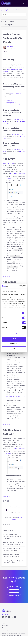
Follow (5, 51)
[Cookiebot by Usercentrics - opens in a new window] (19, 286)
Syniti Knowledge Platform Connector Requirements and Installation (12, 536)
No (18, 509)
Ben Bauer (10, 46)
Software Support (5, 9)
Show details (19, 333)
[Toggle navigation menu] (24, 3)
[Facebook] (3, 501)
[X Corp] (5, 501)
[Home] (7, 3)
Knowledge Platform (17, 9)
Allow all (14, 338)
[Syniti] (6, 610)
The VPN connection (8, 163)
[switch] (24, 318)
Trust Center (5, 623)
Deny (14, 348)
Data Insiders (14, 591)
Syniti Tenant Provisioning (17, 173)
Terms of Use (5, 627)
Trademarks (5, 630)
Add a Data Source (11, 102)
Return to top (6, 276)
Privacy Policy (5, 625)
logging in (8, 178)
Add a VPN (9, 100)
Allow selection (14, 343)
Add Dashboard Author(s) (13, 104)
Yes (10, 509)
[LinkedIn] (8, 501)
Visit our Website (14, 586)
